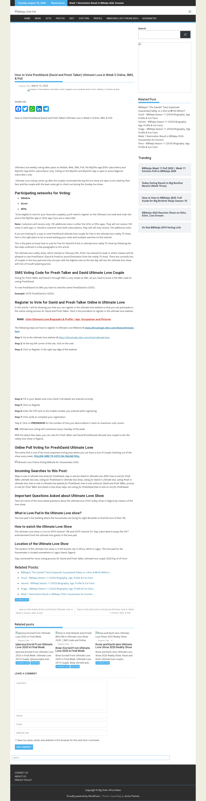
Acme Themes (132, 796)
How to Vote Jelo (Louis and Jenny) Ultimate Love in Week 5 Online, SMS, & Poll (105, 611)
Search (142, 28)
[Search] (185, 34)
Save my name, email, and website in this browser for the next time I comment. (58, 740)
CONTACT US (21, 772)
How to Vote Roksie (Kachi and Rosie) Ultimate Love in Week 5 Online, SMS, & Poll (44, 611)
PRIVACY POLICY (23, 779)
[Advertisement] (75, 49)
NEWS (38, 18)
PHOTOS (60, 18)
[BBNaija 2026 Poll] (18, 19)
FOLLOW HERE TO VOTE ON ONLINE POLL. (57, 456)
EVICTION (84, 18)
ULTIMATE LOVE (22, 600)
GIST (71, 18)
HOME (27, 18)
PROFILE (98, 18)
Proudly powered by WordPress (83, 796)
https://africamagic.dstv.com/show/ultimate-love (84, 337)
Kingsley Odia (24, 86)
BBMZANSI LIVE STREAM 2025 (122, 18)
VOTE (48, 18)
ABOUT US (20, 776)
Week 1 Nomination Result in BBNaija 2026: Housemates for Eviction (105, 3)
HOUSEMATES (149, 18)
